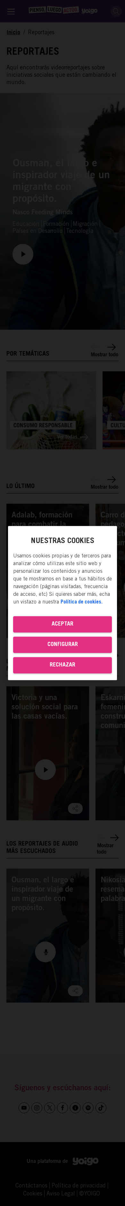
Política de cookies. (82, 602)
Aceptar (62, 624)
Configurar (62, 645)
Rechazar (62, 665)
